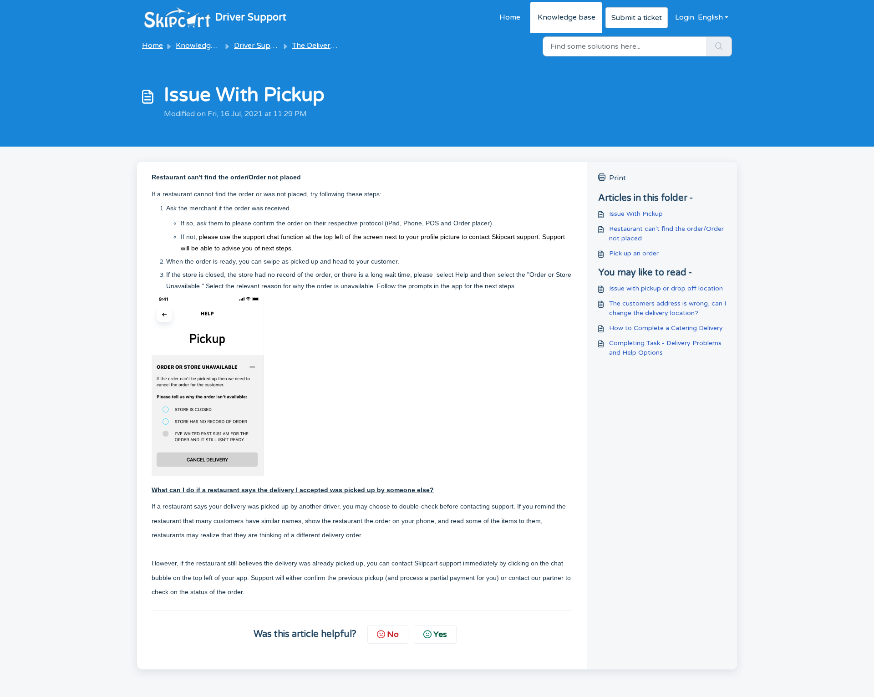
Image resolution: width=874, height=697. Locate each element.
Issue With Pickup (636, 214)
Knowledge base (566, 17)
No (393, 634)
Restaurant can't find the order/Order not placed (666, 233)
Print (617, 178)
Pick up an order (634, 253)
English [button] (710, 17)
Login (684, 17)
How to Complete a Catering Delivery (666, 328)
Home (509, 17)
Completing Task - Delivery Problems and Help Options (665, 347)
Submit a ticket (636, 17)
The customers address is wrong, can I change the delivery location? (667, 308)
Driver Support (260, 45)
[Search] (719, 46)
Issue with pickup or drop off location (666, 288)
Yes (440, 634)
